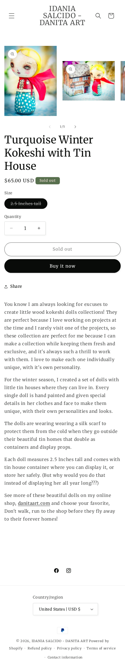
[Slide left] (49, 126)
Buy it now (63, 266)
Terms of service (101, 648)
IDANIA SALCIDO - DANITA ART (60, 641)
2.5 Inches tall (28, 205)
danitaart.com (34, 503)
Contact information (65, 657)
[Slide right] (75, 126)
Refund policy (40, 648)
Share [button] (16, 286)
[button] (11, 15)
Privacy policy (69, 648)
